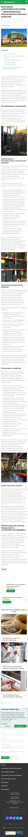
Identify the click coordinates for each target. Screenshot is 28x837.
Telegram (17, 818)
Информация (5, 789)
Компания (4, 785)
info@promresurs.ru (15, 794)
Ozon (7, 818)
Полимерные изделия (9, 62)
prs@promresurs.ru (15, 798)
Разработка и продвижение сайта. (15, 827)
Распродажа (5, 782)
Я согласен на (13, 752)
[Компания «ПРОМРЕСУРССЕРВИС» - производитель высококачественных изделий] (14, 38)
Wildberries (10, 818)
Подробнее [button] (4, 723)
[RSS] (26, 25)
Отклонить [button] (7, 726)
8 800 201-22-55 (14, 807)
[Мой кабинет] (23, 2)
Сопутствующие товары (10, 64)
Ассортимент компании (9, 53)
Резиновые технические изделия (12, 60)
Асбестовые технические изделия (11, 775)
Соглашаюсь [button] (20, 726)
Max (21, 818)
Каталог (3, 764)
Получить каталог (14, 813)
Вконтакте (14, 818)
